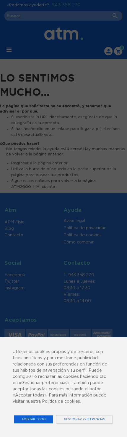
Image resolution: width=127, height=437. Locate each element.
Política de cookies (61, 401)
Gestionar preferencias (84, 419)
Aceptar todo (34, 419)
